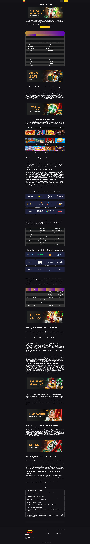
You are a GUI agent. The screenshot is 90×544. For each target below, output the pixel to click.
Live (39, 127)
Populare (29, 127)
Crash (49, 127)
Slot (59, 127)
